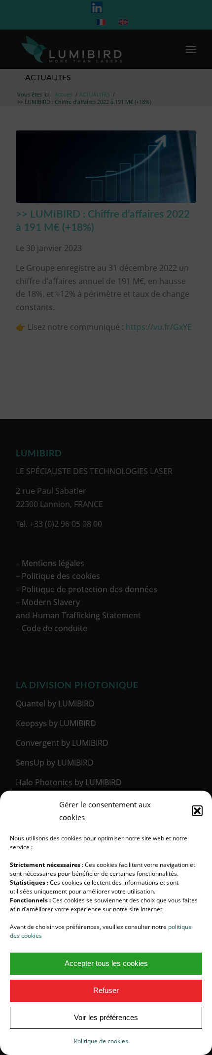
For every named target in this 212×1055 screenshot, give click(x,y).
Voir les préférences (106, 1017)
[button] (197, 811)
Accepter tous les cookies (106, 963)
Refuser (106, 990)
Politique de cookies (101, 1041)
